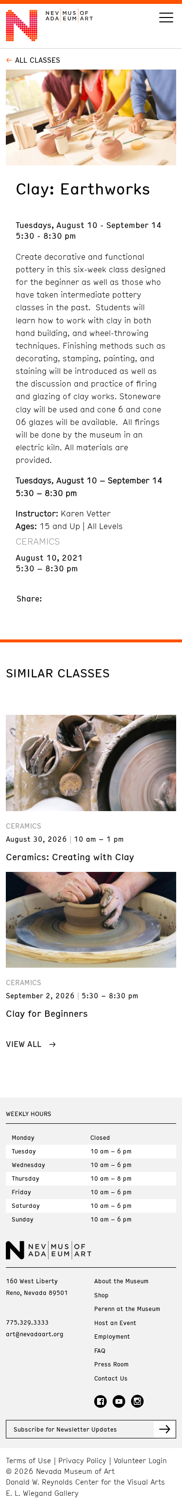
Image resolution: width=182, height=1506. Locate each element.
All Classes (37, 60)
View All (23, 1043)
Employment (112, 1336)
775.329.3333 (27, 1322)
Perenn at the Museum (127, 1308)
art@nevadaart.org (35, 1334)
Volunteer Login (140, 1460)
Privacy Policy (82, 1460)
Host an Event (115, 1323)
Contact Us (111, 1378)
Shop (101, 1295)
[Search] (166, 19)
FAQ (99, 1350)
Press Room (111, 1364)
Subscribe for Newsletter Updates (65, 1429)
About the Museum (121, 1281)
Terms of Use (28, 1460)
